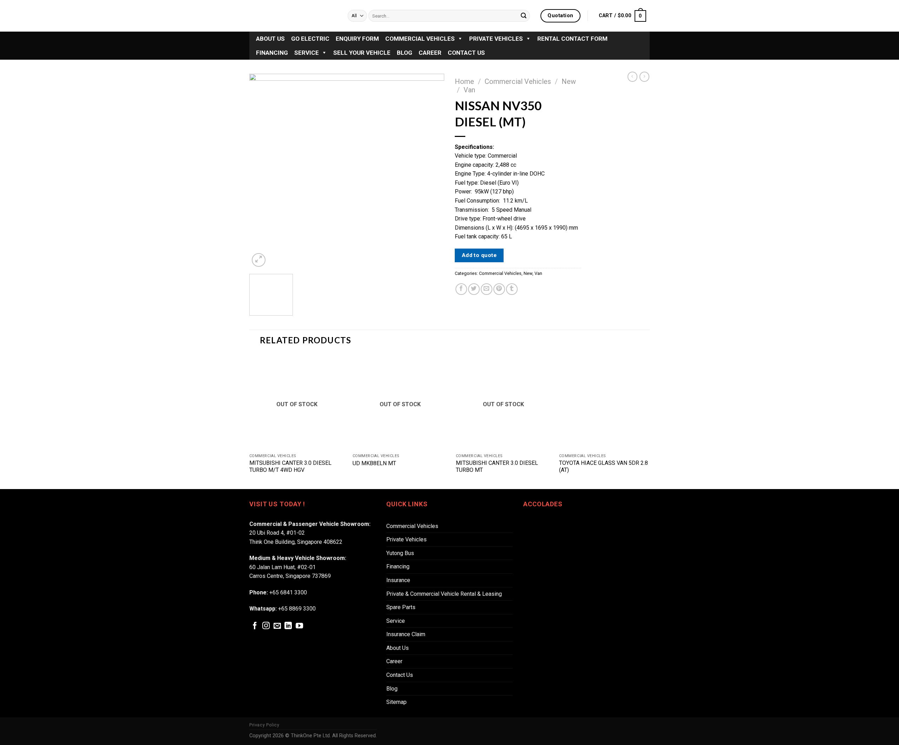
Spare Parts (400, 607)
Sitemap (396, 702)
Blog (404, 52)
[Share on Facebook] (461, 289)
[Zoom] (258, 260)
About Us (270, 38)
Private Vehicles (496, 38)
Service (306, 52)
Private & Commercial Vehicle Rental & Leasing (444, 594)
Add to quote (479, 255)
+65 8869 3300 (297, 608)
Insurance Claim (405, 634)
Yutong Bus (400, 553)
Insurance (398, 580)
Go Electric (310, 38)
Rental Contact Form (572, 38)
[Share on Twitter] (474, 289)
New (569, 81)
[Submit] (524, 16)
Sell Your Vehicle (362, 52)
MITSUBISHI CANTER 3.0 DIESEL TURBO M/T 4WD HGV (290, 467)
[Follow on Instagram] (266, 626)
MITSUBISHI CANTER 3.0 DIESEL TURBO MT (497, 467)
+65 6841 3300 (288, 592)
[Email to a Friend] (486, 289)
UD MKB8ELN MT (374, 463)
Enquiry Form (357, 38)
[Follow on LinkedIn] (288, 626)
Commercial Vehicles (420, 38)
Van (469, 90)
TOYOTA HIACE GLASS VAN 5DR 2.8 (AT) (603, 467)
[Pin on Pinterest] (499, 289)
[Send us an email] (277, 626)
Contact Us (466, 52)
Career (430, 52)
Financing (272, 52)
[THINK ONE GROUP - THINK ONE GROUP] (293, 16)
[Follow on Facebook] (254, 626)
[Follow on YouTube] (299, 626)
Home (464, 81)
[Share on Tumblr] (512, 289)
